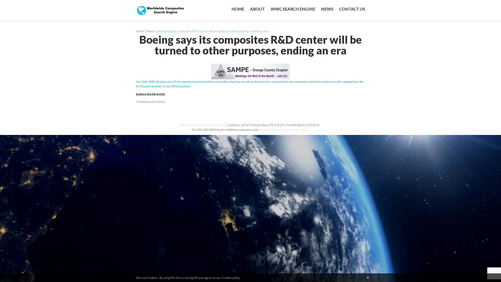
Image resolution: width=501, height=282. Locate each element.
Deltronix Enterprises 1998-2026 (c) (203, 125)
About (257, 9)
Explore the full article (150, 94)
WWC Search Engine (293, 9)
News (327, 9)
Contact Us (352, 9)
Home (238, 9)
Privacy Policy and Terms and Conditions (284, 129)
